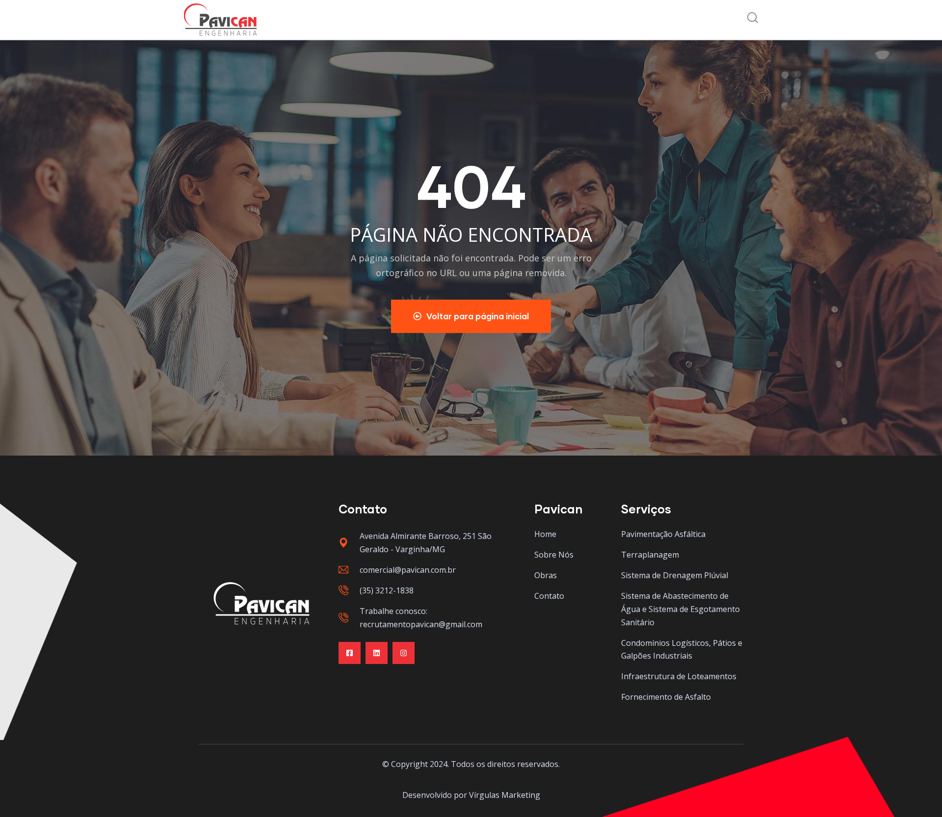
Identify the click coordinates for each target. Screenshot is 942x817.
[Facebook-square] (350, 653)
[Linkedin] (377, 653)
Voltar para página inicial (477, 316)
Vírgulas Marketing (504, 795)
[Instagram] (403, 653)
